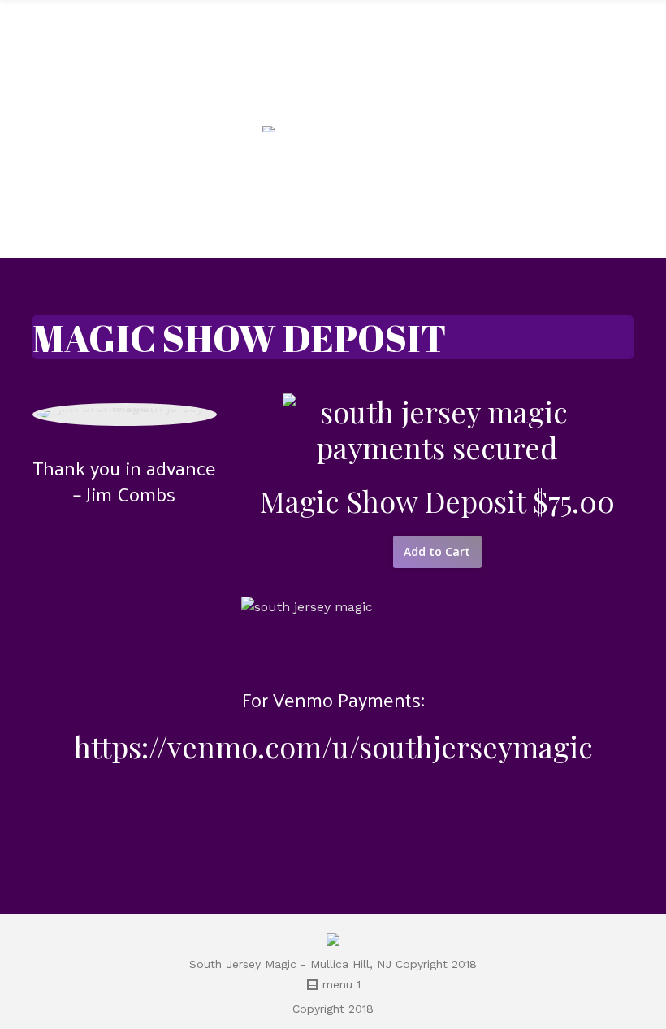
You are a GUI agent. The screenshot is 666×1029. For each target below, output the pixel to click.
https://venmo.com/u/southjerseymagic (333, 746)
